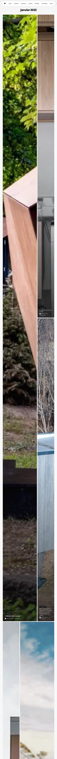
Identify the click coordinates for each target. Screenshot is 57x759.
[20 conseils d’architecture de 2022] (45, 166)
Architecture (8, 613)
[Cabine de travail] (20, 318)
